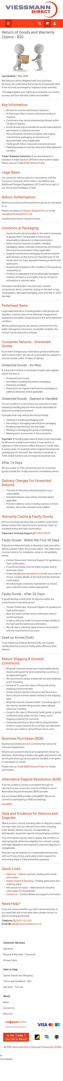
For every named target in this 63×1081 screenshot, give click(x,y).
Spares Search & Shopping (19, 881)
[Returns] (28, 57)
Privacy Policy (10, 960)
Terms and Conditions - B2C (17, 981)
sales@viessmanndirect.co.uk (17, 214)
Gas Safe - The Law (13, 987)
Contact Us (11, 894)
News (6, 1002)
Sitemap (36, 1047)
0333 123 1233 (24, 920)
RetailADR (7, 804)
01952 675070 (42, 533)
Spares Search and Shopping (18, 975)
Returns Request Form (34, 210)
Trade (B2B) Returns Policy (30, 163)
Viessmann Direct (21, 1047)
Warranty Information (17, 887)
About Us (8, 1013)
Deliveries (11, 874)
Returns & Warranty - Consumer (19, 954)
